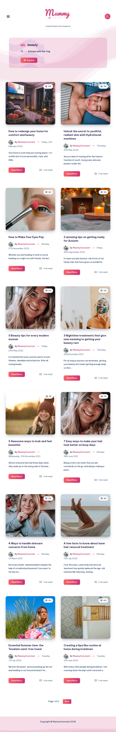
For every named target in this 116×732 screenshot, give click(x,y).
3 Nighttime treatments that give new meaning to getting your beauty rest (85, 339)
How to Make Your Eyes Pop (26, 237)
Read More (18, 171)
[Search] (107, 16)
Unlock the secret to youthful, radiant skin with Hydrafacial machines (83, 135)
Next (67, 701)
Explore (30, 60)
